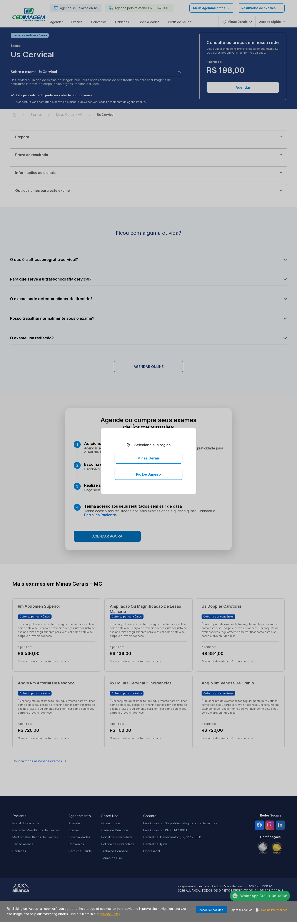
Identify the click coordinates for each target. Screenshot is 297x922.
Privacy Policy (110, 914)
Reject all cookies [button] (241, 910)
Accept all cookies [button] (211, 910)
